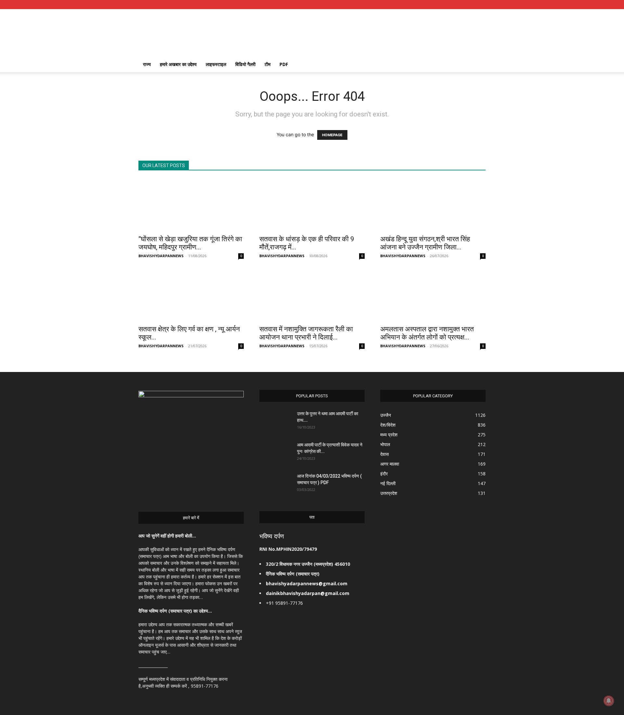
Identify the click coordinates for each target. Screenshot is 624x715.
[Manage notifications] (609, 700)
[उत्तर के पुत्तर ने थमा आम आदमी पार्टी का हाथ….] (275, 421)
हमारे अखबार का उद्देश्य (178, 64)
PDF (284, 64)
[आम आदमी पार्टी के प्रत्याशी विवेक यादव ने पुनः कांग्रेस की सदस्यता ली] (275, 453)
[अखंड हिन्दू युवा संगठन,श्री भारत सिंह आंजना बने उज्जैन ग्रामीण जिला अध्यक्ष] (433, 205)
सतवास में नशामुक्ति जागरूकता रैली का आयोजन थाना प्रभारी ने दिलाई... (306, 333)
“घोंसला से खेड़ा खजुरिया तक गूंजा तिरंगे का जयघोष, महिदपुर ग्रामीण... (190, 243)
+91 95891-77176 (284, 603)
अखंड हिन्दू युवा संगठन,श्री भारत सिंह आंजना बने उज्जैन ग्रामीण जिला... (425, 243)
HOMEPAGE (332, 135)
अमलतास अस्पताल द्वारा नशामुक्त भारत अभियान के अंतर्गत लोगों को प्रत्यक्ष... (427, 333)
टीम (267, 64)
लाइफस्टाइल (216, 64)
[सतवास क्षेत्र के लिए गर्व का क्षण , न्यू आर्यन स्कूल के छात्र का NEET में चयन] (191, 295)
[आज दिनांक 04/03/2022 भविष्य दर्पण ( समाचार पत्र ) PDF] (275, 484)
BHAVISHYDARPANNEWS (161, 255)
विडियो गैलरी (245, 64)
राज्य (147, 64)
